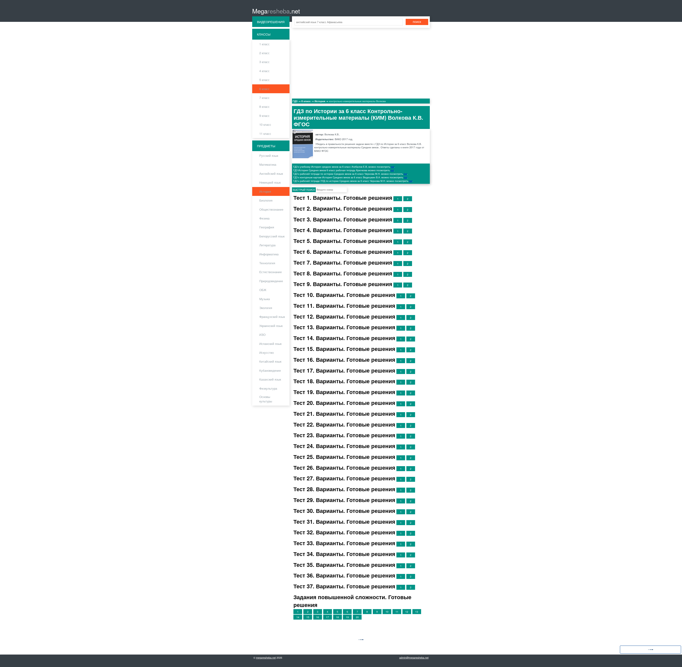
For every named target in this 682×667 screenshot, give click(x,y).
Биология (265, 200)
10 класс (265, 124)
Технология (267, 263)
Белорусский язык (272, 236)
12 (406, 611)
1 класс (264, 44)
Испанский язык (270, 343)
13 (416, 611)
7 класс (264, 98)
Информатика (268, 254)
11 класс (265, 133)
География (266, 227)
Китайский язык (270, 361)
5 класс (264, 80)
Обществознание (271, 209)
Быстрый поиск (304, 189)
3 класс (264, 62)
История (265, 191)
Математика (267, 164)
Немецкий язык (270, 182)
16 (317, 617)
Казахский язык (270, 379)
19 (347, 617)
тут (392, 166)
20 (357, 617)
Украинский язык (271, 326)
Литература (267, 245)
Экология (265, 308)
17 (327, 617)
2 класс (264, 53)
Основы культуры (265, 399)
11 (397, 611)
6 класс (264, 89)
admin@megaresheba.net (414, 657)
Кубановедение (270, 370)
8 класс (264, 106)
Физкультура (268, 388)
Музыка (264, 299)
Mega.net (276, 10)
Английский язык (271, 173)
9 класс (264, 115)
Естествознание (270, 272)
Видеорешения (271, 21)
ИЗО (262, 334)
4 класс (264, 71)
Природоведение (271, 281)
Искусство (266, 352)
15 (307, 617)
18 (337, 617)
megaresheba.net (266, 657)
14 (297, 617)
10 (387, 611)
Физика (264, 218)
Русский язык (268, 155)
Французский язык (272, 316)
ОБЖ (262, 290)
